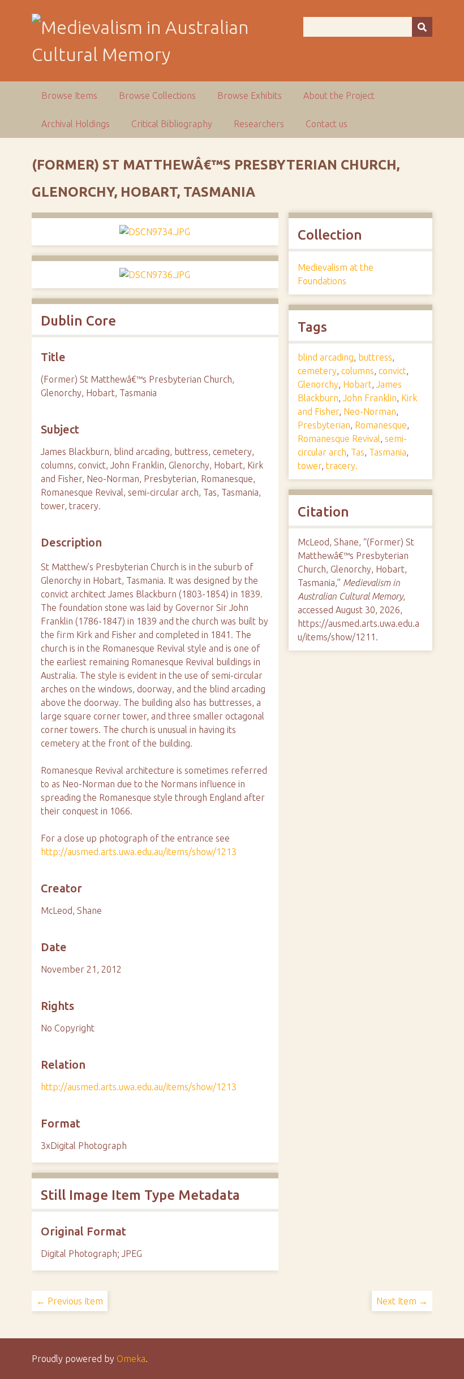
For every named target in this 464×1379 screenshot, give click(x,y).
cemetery (317, 371)
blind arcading (326, 357)
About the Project (339, 95)
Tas (357, 452)
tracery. (342, 466)
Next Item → (402, 1301)
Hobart (357, 384)
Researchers (259, 124)
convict (392, 371)
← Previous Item (69, 1301)
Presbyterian (324, 425)
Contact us (326, 124)
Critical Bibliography (171, 124)
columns (357, 371)
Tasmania (387, 452)
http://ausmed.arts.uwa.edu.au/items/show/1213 (139, 852)
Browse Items (69, 95)
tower (309, 466)
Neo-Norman (369, 411)
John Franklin (370, 398)
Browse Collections (157, 95)
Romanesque (381, 425)
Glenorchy (318, 384)
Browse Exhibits (249, 95)
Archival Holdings (75, 124)
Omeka (131, 1359)
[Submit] (422, 27)
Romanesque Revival (339, 438)
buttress (375, 357)
